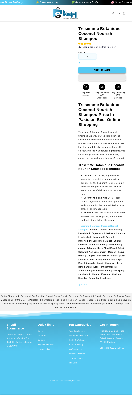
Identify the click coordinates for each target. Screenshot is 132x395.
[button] (8, 13)
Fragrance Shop (76, 358)
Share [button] (84, 285)
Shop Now (59, 381)
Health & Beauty (76, 345)
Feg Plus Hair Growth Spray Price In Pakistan (55, 296)
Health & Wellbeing (77, 340)
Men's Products (75, 349)
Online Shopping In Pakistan (15, 296)
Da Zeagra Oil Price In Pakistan (96, 296)
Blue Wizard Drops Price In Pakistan (58, 300)
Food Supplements (77, 331)
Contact (41, 340)
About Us (42, 336)
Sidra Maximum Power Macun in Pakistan (80, 303)
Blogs (40, 331)
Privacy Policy (44, 349)
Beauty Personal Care (78, 336)
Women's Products (77, 354)
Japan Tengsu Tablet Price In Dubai (97, 300)
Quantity (81, 52)
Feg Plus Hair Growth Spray (42, 303)
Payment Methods (46, 345)
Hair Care (73, 363)
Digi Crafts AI (77, 381)
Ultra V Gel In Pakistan (26, 300)
